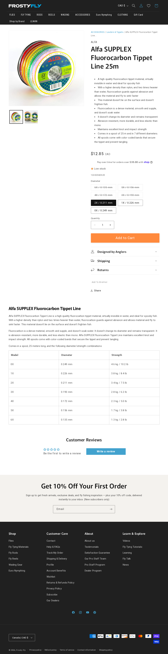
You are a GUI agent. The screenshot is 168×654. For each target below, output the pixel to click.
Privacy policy (35, 650)
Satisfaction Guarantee (97, 552)
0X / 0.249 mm (103, 210)
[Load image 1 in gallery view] (16, 117)
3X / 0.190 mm (132, 195)
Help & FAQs (53, 546)
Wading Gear (15, 564)
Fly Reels (13, 558)
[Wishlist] (148, 6)
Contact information (86, 650)
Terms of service (67, 650)
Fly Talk (127, 558)
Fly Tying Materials (19, 546)
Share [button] (97, 290)
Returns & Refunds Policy (60, 582)
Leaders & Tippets (114, 32)
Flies (11, 540)
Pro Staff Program (95, 564)
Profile (50, 564)
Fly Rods (13, 552)
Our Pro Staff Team (95, 558)
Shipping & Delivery (57, 558)
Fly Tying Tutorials (132, 546)
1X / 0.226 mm (130, 202)
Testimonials (92, 546)
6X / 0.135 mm (105, 188)
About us (90, 540)
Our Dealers (53, 600)
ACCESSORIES (97, 32)
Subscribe (52, 594)
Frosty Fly (20, 650)
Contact (51, 540)
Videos (126, 540)
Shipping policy (105, 650)
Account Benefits (56, 570)
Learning (127, 552)
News (126, 564)
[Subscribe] (111, 509)
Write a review (106, 451)
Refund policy (50, 650)
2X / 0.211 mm (103, 202)
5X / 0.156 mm (132, 188)
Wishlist (51, 576)
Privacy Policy (54, 588)
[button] (133, 6)
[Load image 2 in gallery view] (31, 117)
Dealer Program (93, 570)
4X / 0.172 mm (105, 195)
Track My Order (55, 552)
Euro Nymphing (17, 570)
